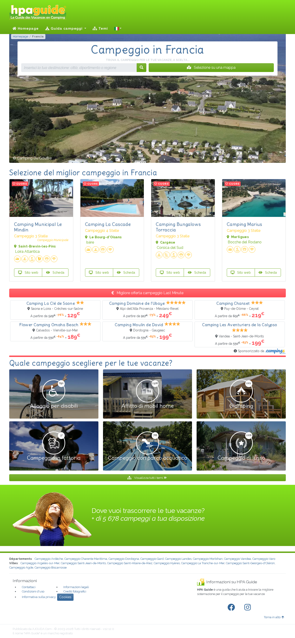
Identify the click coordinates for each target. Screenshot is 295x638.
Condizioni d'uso (33, 591)
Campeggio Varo (263, 558)
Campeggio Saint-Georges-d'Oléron (250, 563)
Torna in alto (272, 617)
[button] (118, 28)
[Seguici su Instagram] (248, 607)
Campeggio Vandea (237, 558)
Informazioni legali (76, 587)
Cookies (65, 597)
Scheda (58, 272)
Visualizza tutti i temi (148, 478)
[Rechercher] (141, 67)
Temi (102, 28)
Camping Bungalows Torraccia (178, 227)
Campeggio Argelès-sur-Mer (40, 563)
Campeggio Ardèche (49, 558)
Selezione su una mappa (214, 67)
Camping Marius (244, 224)
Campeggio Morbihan (208, 558)
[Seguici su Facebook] (232, 607)
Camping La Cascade (108, 224)
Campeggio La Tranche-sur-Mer (202, 563)
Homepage (28, 28)
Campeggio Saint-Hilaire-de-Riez (129, 563)
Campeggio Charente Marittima (85, 558)
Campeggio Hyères (167, 563)
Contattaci (28, 587)
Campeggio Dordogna (124, 558)
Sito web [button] (31, 272)
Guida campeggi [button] (66, 28)
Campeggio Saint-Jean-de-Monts (83, 563)
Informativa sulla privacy (39, 597)
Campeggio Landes (178, 558)
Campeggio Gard (152, 558)
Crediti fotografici (74, 591)
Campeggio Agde (21, 567)
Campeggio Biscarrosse (51, 567)
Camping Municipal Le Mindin (38, 227)
